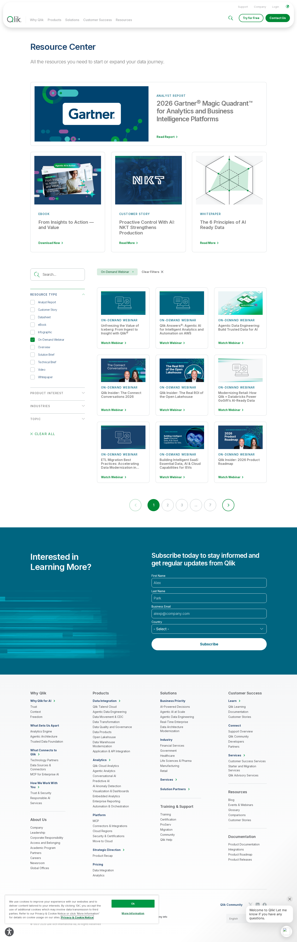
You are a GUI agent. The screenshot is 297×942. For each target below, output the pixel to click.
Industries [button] (40, 406)
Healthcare (167, 755)
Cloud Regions (102, 831)
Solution (173, 789)
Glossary (234, 810)
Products (54, 20)
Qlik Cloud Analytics (106, 765)
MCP (96, 821)
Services (36, 803)
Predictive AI (101, 781)
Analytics (98, 875)
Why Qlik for (40, 701)
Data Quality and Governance (112, 727)
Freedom (36, 716)
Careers (35, 858)
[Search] (231, 18)
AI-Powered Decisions (175, 706)
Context (35, 711)
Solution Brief (46, 354)
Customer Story (47, 309)
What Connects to (43, 752)
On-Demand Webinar (51, 339)
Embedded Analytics (106, 796)
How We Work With (44, 785)
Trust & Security (40, 793)
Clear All (45, 434)
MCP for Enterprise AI (44, 774)
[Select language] (287, 6)
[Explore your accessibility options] (9, 931)
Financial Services (172, 745)
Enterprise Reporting (106, 801)
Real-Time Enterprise (174, 722)
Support (243, 6)
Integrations (236, 849)
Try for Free (251, 18)
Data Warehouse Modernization (104, 744)
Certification (168, 819)
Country (157, 622)
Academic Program (43, 847)
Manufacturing (169, 765)
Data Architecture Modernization (171, 729)
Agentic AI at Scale (172, 711)
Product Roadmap (240, 854)
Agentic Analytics (104, 771)
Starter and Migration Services (242, 768)
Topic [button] (35, 419)
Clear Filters (150, 272)
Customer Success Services (247, 761)
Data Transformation (106, 722)
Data (105, 701)
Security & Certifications (108, 836)
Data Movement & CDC (108, 716)
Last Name (158, 591)
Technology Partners (44, 760)
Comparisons (237, 815)
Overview (44, 347)
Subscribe (209, 644)
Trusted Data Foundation (46, 741)
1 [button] (153, 505)
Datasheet (44, 317)
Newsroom (37, 863)
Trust (33, 706)
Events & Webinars (240, 805)
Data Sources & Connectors (40, 767)
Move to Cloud (103, 841)
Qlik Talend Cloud (105, 706)
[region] (82, 909)
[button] (228, 505)
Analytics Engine (41, 731)
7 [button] (210, 505)
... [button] (196, 505)
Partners (35, 853)
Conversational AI (104, 776)
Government (168, 750)
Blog (231, 799)
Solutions (72, 20)
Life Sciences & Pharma (176, 760)
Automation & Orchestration (111, 806)
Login (275, 6)
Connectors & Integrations (110, 826)
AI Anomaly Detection (107, 786)
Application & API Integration (111, 751)
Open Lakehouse (104, 737)
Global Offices (39, 868)
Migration (166, 829)
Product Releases (240, 859)
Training (165, 814)
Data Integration (103, 870)
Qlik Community (238, 736)
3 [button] (182, 505)
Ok (133, 903)
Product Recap (103, 855)
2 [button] (168, 505)
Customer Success (97, 20)
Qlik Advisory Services (243, 775)
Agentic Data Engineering (109, 711)
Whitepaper (45, 377)
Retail (163, 771)
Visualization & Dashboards (111, 791)
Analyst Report (47, 302)
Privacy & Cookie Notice (77, 917)
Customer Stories (239, 716)
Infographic (45, 332)
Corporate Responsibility (46, 837)
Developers (236, 741)
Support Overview (240, 731)
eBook (42, 324)
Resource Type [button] (43, 294)
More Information (133, 913)
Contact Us (278, 18)
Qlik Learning (237, 706)
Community (167, 834)
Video (41, 369)
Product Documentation (244, 844)
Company (260, 6)
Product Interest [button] (46, 393)
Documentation (238, 711)
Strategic (107, 850)
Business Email (161, 606)
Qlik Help (166, 839)
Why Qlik (37, 20)
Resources (124, 20)
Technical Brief (47, 362)
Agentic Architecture (43, 736)
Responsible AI (40, 798)
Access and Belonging (45, 842)
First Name (158, 575)
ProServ (165, 824)
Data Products (102, 732)
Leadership (37, 832)
